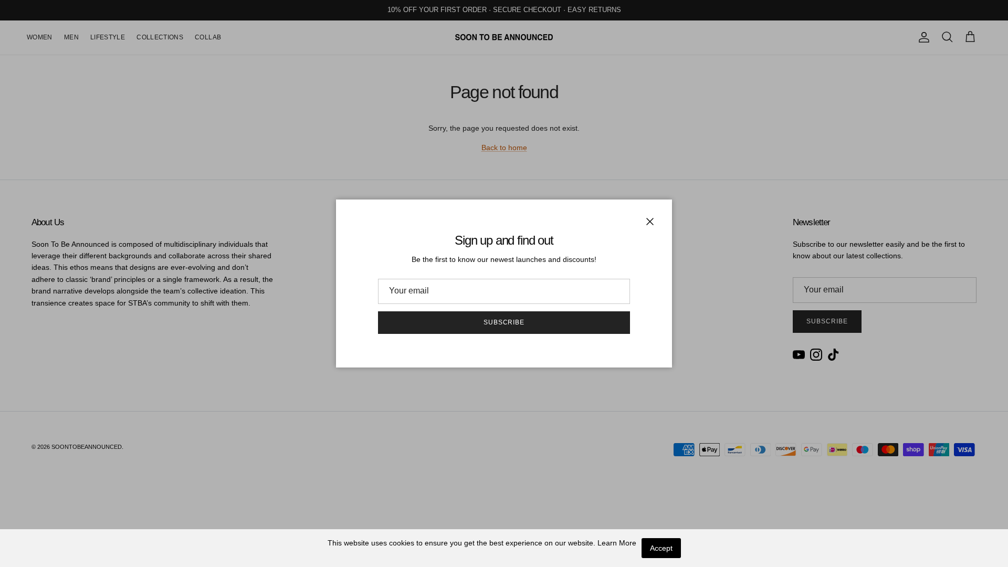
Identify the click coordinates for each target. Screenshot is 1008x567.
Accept (661, 548)
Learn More (616, 543)
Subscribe (504, 322)
